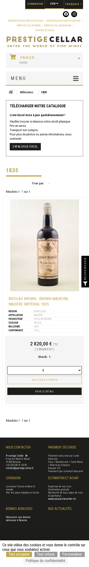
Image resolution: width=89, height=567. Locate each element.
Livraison (13, 478)
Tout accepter (19, 554)
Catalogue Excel (25, 146)
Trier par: (38, 183)
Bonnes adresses (19, 509)
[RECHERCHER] (85, 283)
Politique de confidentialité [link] (45, 560)
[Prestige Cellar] (44, 42)
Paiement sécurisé (62, 447)
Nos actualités (60, 509)
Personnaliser (72, 554)
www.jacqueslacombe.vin (62, 498)
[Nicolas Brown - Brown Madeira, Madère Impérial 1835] (44, 245)
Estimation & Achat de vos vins (25, 21)
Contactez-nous (44, 30)
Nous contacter (18, 447)
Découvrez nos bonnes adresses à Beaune (18, 519)
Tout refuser (46, 554)
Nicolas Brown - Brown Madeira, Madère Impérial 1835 (39, 301)
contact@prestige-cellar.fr (20, 468)
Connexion (35, 3)
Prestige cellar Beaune (58, 25)
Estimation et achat (63, 478)
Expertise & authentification (63, 21)
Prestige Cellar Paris (29, 25)
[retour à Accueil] (10, 92)
